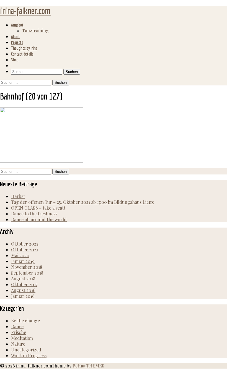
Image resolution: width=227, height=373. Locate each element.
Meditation (22, 338)
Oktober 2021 (24, 249)
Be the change (25, 321)
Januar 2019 (23, 261)
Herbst (18, 196)
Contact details (22, 53)
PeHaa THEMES (88, 366)
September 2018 (27, 273)
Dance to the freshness (34, 214)
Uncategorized (26, 350)
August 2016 (23, 290)
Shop (15, 59)
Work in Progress (29, 355)
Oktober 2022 (24, 244)
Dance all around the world (39, 219)
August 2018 (23, 278)
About (15, 36)
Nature (18, 344)
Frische (18, 332)
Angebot (17, 24)
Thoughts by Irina (24, 48)
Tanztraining (35, 30)
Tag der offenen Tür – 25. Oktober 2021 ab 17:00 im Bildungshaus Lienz (82, 202)
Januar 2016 (23, 296)
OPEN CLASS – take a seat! (38, 208)
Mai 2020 (20, 255)
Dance (17, 326)
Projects (17, 42)
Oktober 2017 (24, 284)
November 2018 (26, 267)
